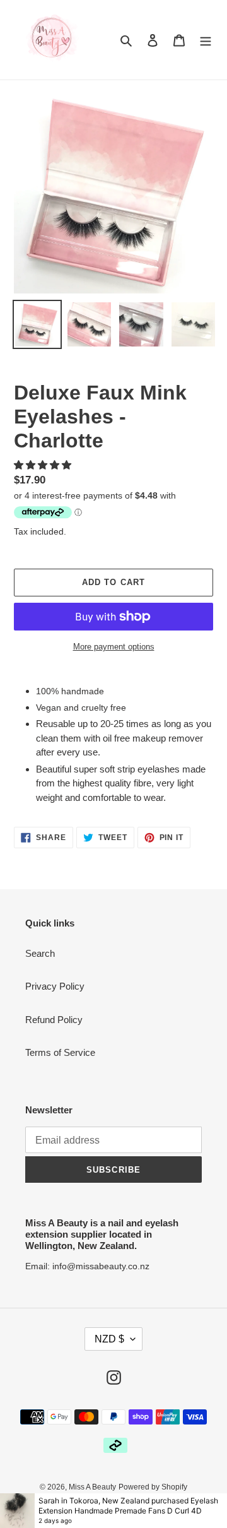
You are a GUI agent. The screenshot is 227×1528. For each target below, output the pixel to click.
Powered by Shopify (153, 1487)
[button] (44, 464)
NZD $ (109, 1339)
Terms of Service (60, 1052)
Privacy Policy (54, 986)
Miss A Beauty (92, 1487)
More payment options (113, 646)
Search (40, 953)
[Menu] (205, 40)
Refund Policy (54, 1019)
